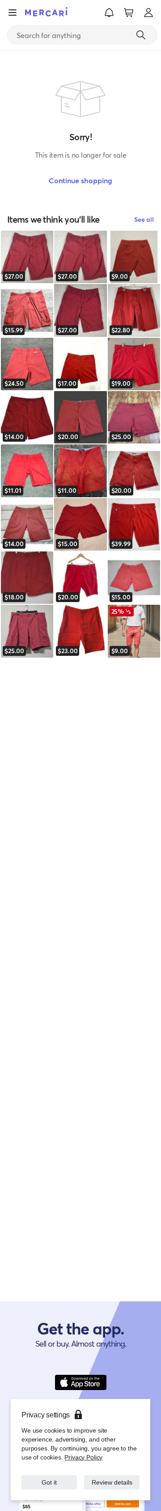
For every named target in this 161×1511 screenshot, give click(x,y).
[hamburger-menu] (12, 13)
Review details (112, 1477)
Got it (49, 1477)
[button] (109, 13)
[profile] (148, 13)
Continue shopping (80, 180)
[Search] (141, 35)
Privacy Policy (83, 1448)
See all (144, 219)
